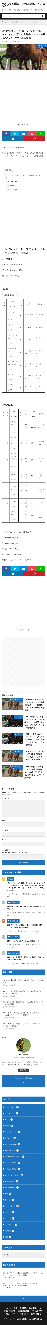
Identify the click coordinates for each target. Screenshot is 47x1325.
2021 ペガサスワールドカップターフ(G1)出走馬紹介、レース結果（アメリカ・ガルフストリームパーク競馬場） (34, 722)
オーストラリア (12, 1206)
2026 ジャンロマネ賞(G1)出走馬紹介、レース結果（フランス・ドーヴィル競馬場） (22, 992)
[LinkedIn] (13, 138)
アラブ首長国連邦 (12, 1144)
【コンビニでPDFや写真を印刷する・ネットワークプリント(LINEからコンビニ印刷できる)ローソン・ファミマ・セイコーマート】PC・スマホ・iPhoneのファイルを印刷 (26, 886)
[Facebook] (6, 133)
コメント (5, 798)
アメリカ (24, 22)
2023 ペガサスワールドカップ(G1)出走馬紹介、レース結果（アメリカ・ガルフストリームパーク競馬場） (34, 772)
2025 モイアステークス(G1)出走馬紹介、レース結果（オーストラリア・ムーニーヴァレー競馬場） (23, 1274)
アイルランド (11, 1224)
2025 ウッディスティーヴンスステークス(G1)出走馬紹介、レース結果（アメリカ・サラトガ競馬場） (34, 704)
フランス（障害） (12, 1163)
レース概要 (12, 181)
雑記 (11, 879)
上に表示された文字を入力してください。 (15, 852)
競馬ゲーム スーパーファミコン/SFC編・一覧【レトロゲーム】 (25, 908)
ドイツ (8, 1119)
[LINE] (41, 133)
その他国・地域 (11, 1187)
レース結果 (12, 190)
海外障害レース (27, 10)
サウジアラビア (11, 1107)
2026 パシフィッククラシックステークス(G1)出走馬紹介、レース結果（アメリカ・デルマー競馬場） (23, 1014)
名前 (4, 820)
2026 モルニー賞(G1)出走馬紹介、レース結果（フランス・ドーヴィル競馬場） (23, 1003)
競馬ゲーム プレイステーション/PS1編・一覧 (23, 941)
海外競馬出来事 (11, 1150)
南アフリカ (10, 1138)
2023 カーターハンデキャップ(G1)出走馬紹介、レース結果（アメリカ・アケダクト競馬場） (34, 755)
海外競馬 (17, 10)
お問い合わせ (36, 1314)
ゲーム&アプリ (14, 902)
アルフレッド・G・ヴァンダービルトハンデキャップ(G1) (22, 176)
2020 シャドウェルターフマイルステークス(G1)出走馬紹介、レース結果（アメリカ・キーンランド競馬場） (34, 739)
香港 (8, 1194)
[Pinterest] (34, 138)
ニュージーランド (12, 1132)
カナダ (8, 1126)
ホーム (4, 10)
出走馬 (11, 186)
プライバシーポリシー (20, 1314)
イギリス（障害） (12, 1169)
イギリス (9, 1212)
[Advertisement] (23, 99)
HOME (6, 22)
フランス (9, 1200)
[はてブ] (23, 133)
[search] (42, 16)
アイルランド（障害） (14, 1175)
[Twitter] (14, 133)
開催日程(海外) (39, 10)
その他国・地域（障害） (14, 1156)
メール (5, 830)
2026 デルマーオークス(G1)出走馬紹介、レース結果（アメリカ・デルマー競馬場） (23, 1025)
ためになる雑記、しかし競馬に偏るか (19, 4)
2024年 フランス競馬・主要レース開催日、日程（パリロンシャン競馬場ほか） (24, 926)
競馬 (10, 10)
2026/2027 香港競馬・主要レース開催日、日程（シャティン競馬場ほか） (23, 981)
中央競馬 (9, 1231)
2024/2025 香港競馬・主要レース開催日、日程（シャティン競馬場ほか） (25, 958)
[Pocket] (32, 133)
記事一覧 (23, 1070)
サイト (4, 839)
